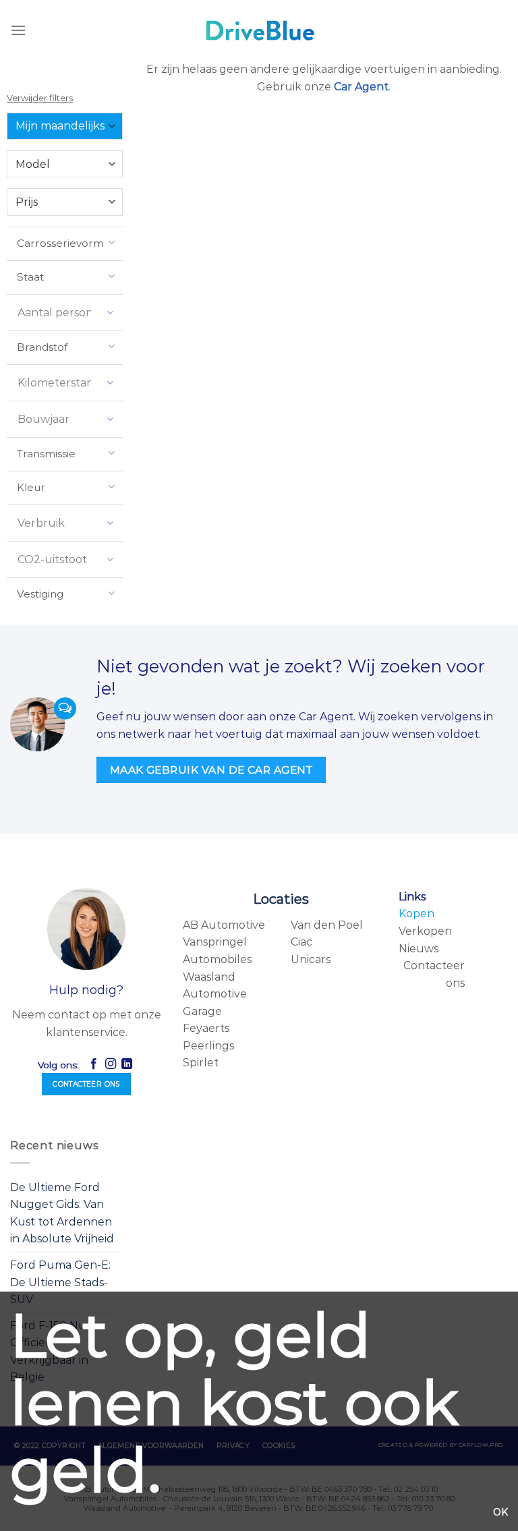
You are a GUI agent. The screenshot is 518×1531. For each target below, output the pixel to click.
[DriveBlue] (259, 31)
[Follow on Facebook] (93, 1064)
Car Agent (361, 86)
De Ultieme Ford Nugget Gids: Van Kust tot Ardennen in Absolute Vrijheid (62, 1213)
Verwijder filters (40, 97)
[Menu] (18, 30)
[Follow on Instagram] (110, 1064)
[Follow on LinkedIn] (126, 1064)
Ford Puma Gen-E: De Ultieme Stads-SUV (60, 1282)
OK (500, 1512)
